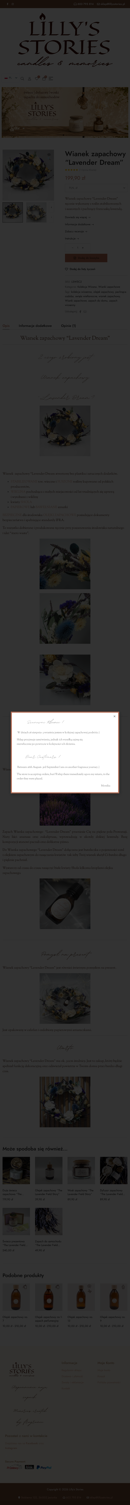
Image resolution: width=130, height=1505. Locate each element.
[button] (114, 716)
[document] (65, 752)
